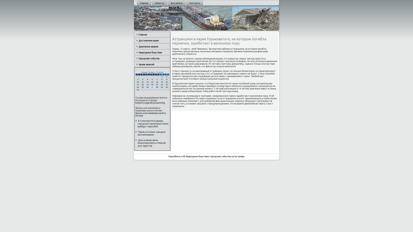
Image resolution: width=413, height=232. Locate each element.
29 (162, 87)
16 (167, 82)
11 (143, 82)
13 (152, 82)
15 (162, 82)
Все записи (177, 3)
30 (167, 87)
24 (138, 87)
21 (157, 85)
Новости (159, 3)
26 (148, 87)
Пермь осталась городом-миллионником (152, 133)
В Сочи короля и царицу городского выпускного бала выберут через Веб (153, 124)
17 (138, 85)
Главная (144, 3)
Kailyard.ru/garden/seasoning (150, 103)
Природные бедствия (150, 52)
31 (138, 90)
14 (157, 82)
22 (162, 85)
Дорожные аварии (148, 46)
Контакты (195, 3)
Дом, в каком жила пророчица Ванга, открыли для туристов (152, 143)
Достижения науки (149, 40)
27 (152, 87)
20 (152, 85)
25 (143, 87)
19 (148, 85)
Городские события (149, 58)
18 (143, 85)
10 (138, 82)
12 (148, 82)
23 (167, 85)
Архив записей (146, 64)
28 (157, 87)
